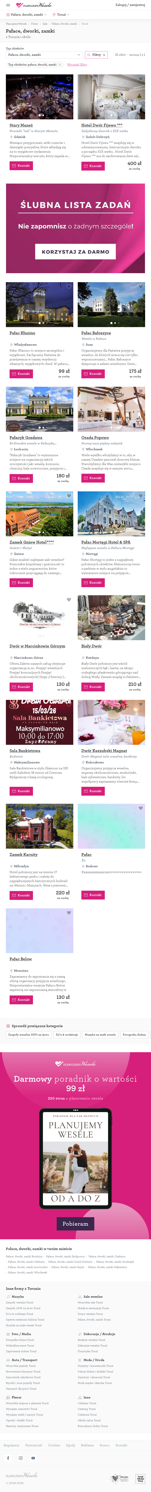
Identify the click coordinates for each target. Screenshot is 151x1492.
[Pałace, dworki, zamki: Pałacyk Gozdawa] (39, 409)
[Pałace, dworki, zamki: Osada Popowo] (111, 409)
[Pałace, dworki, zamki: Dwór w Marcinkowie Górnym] (39, 617)
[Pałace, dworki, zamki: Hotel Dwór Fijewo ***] (111, 96)
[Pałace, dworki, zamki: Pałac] (111, 826)
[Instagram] (20, 1458)
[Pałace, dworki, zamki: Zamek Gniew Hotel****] (39, 513)
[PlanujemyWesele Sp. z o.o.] (22, 1475)
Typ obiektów (15, 48)
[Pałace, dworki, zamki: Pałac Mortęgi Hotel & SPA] (111, 513)
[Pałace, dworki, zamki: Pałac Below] (39, 930)
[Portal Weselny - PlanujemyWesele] (34, 5)
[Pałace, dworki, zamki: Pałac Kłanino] (39, 304)
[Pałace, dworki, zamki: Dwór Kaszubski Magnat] (111, 722)
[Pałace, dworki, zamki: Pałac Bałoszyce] (111, 304)
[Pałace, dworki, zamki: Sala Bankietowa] (39, 722)
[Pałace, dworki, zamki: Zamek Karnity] (39, 826)
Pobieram (75, 1224)
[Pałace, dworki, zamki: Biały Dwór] (111, 617)
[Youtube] (33, 1458)
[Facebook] (8, 1458)
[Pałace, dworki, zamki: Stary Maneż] (39, 96)
